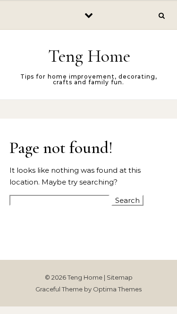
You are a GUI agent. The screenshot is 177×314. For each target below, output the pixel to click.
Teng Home (89, 56)
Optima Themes (117, 289)
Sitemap (120, 277)
